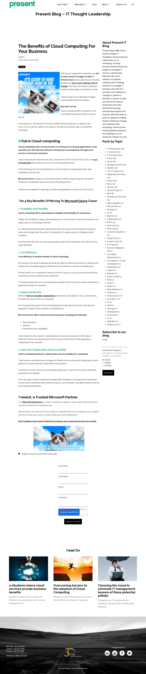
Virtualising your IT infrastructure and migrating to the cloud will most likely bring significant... (117, 596)
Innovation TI (113, 299)
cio (109, 318)
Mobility (112, 168)
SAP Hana (112, 245)
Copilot (111, 270)
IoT (109, 302)
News (111, 184)
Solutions (62, 4)
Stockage (112, 308)
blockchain (113, 315)
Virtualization (114, 267)
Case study (113, 225)
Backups (112, 273)
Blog (94, 4)
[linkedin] (107, 653)
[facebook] (122, 653)
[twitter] (129, 653)
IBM (110, 193)
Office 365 (112, 229)
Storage (112, 209)
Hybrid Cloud (28, 454)
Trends (111, 158)
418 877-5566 (19, 651)
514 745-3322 (19, 646)
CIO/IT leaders (115, 171)
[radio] (115, 360)
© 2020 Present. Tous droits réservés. (73, 668)
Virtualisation (113, 312)
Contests (112, 293)
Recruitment (114, 206)
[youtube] (114, 653)
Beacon (111, 286)
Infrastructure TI (115, 296)
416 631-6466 (19, 649)
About (105, 4)
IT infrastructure (116, 149)
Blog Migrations (115, 289)
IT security (113, 152)
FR (133, 4)
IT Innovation (114, 155)
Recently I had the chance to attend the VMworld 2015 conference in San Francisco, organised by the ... (27, 594)
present (21, 57)
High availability (115, 203)
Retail (110, 280)
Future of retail (114, 277)
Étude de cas (113, 324)
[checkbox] (115, 362)
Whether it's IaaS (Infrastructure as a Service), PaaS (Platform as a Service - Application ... (72, 592)
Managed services (116, 165)
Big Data (112, 216)
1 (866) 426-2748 (20, 656)
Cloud (39, 454)
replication (112, 321)
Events (112, 181)
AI (109, 213)
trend (110, 283)
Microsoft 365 (50, 454)
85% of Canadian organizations (41, 296)
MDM (110, 305)
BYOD (111, 222)
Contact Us (121, 4)
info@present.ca (118, 647)
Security (112, 187)
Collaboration (114, 219)
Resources (79, 4)
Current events (114, 241)
